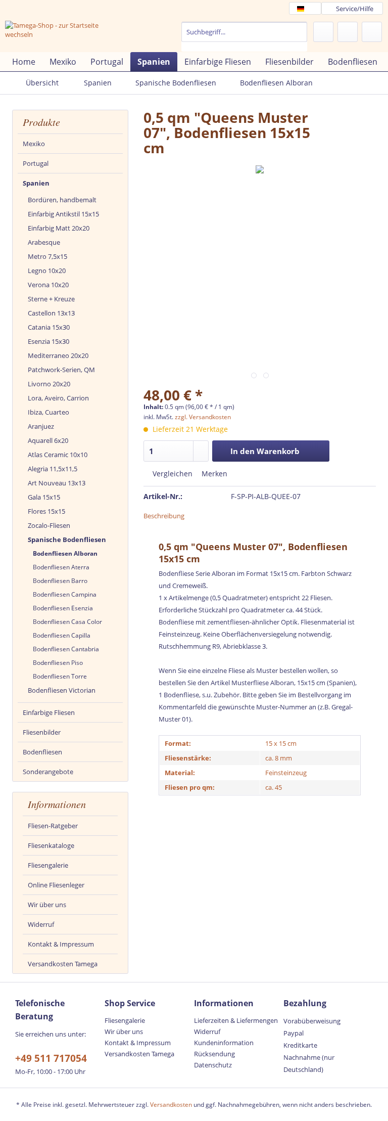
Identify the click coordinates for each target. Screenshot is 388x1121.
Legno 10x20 (47, 270)
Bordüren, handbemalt (62, 199)
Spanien (36, 183)
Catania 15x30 (49, 327)
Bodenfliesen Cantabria (66, 649)
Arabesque (44, 242)
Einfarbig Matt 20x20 (58, 228)
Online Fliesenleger (56, 884)
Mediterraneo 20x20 (58, 355)
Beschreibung (163, 515)
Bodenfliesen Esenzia (63, 608)
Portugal (35, 163)
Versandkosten (171, 1104)
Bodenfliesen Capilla (61, 635)
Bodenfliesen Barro (60, 580)
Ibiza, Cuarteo (48, 412)
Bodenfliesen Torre (60, 676)
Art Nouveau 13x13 (56, 482)
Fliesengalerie (48, 865)
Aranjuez (41, 426)
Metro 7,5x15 (47, 256)
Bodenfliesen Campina (64, 594)
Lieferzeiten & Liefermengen (236, 1020)
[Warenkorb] (372, 32)
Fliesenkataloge (51, 845)
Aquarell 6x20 (48, 440)
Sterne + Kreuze (51, 298)
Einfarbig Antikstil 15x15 (63, 213)
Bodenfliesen (42, 751)
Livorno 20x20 (49, 383)
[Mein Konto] (347, 32)
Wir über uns (47, 904)
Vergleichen (171, 473)
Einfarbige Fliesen (49, 712)
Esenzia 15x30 (48, 341)
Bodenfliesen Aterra (61, 567)
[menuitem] (244, 37)
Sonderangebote (48, 771)
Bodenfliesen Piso (58, 662)
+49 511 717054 (51, 1058)
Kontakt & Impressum (61, 944)
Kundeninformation (224, 1042)
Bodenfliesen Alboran (65, 553)
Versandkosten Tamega (63, 963)
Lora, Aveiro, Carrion (58, 397)
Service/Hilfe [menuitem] (354, 8)
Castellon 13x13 (51, 313)
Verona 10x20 (48, 284)
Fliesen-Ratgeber (53, 825)
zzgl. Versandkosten (203, 417)
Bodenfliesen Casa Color (67, 621)
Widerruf (41, 924)
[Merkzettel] (323, 32)
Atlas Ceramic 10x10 (57, 454)
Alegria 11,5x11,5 (52, 468)
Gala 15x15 (44, 497)
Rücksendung (214, 1053)
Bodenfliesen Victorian (61, 690)
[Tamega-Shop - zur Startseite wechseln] (58, 34)
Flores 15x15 (46, 511)
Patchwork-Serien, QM (61, 369)
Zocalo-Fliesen (49, 525)
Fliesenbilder (42, 732)
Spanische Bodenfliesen (67, 539)
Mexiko (34, 143)
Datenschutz (213, 1064)
